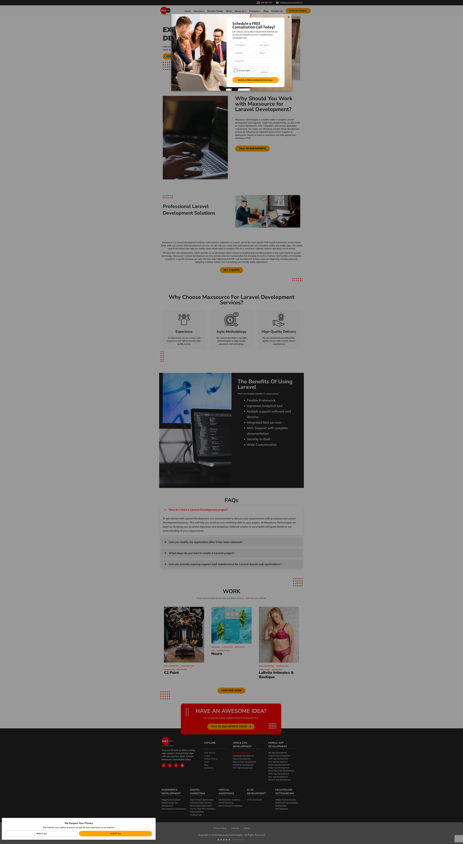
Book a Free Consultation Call (255, 80)
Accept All (115, 833)
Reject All (41, 833)
